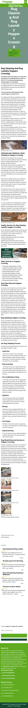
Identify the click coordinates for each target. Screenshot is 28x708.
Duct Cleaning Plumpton (8, 693)
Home (10, 50)
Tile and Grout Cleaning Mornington (10, 690)
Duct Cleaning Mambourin (8, 684)
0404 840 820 (16, 5)
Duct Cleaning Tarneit (7, 687)
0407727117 (4, 80)
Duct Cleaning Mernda (7, 696)
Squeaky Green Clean (16, 704)
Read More (11, 556)
